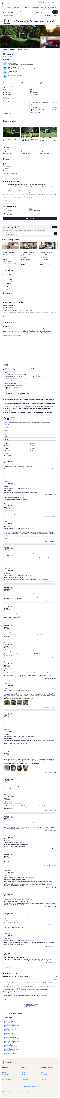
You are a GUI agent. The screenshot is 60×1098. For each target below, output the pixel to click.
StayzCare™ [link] (4, 1072)
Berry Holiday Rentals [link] (9, 1042)
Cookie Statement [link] (25, 1084)
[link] (53, 15)
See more (5, 200)
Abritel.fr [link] (42, 1072)
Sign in (53, 2)
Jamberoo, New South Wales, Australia (11, 12)
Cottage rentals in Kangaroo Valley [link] (12, 1038)
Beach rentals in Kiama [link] (9, 1026)
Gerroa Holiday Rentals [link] (9, 1050)
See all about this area (35, 112)
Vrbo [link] (42, 1069)
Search (55, 12)
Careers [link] (23, 1072)
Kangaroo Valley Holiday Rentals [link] (11, 1049)
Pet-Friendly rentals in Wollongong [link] (12, 1032)
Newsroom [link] (24, 1077)
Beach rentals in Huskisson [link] (10, 1028)
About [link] (23, 1069)
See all (4, 97)
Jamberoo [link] (27, 7)
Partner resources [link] (5, 1077)
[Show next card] (58, 254)
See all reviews (9, 967)
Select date (9, 210)
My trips (48, 2)
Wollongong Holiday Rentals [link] (10, 1048)
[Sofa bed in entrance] (25, 768)
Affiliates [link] (23, 1074)
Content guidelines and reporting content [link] (30, 1086)
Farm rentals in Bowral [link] (9, 1036)
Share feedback (30, 1006)
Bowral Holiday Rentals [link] (9, 1045)
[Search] (55, 233)
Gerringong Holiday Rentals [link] (10, 1046)
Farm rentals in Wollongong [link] (10, 1030)
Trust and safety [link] (5, 1074)
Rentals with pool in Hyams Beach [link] (12, 1025)
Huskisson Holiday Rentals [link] (10, 1053)
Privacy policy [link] (24, 1081)
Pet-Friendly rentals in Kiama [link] (10, 1033)
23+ (57, 45)
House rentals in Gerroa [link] (9, 1021)
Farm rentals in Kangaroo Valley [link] (11, 1024)
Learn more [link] (6, 425)
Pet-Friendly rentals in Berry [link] (10, 1029)
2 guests (41, 12)
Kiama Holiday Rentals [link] (9, 1044)
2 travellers (9, 214)
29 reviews (12, 419)
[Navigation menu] (57, 2)
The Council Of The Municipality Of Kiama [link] (15, 7)
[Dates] (27, 12)
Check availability (30, 218)
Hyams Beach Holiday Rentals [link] (11, 1052)
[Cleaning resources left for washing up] (13, 768)
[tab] (9, 1017)
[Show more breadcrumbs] (4, 7)
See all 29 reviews (7, 56)
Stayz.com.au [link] (43, 1079)
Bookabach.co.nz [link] (44, 1077)
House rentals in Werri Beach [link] (10, 1037)
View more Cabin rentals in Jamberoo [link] (11, 335)
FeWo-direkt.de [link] (44, 1074)
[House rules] (7, 768)
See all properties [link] (9, 15)
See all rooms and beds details (10, 173)
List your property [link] (5, 1069)
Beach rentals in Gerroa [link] (9, 1040)
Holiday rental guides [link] (6, 1079)
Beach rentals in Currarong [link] (10, 1034)
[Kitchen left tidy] (19, 768)
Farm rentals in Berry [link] (9, 1022)
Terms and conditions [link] (26, 1079)
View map (6, 114)
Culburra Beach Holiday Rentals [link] (11, 1041)
